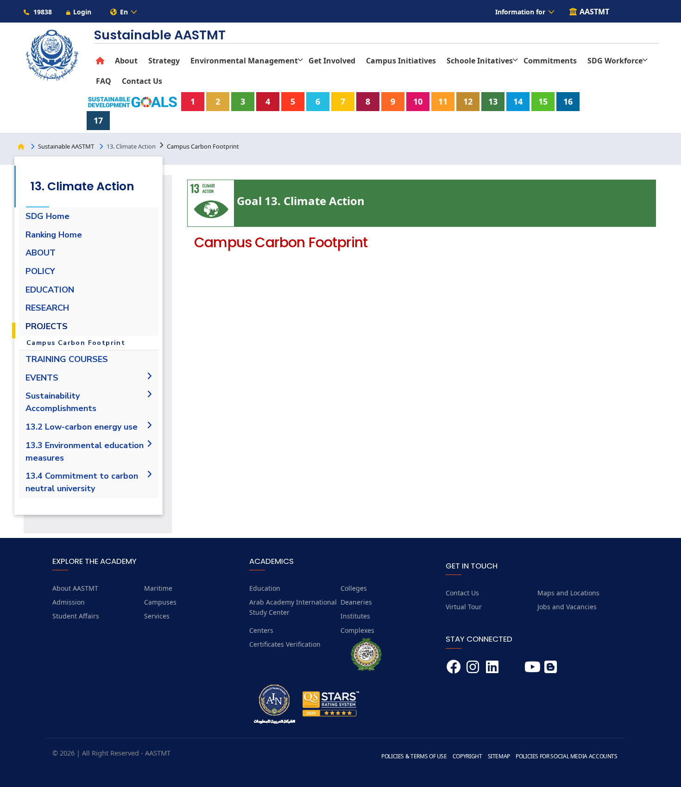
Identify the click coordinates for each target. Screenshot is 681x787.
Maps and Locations (568, 592)
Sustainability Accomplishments (60, 402)
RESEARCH (47, 307)
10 (417, 101)
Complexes (357, 630)
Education (264, 588)
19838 (42, 11)
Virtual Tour (464, 606)
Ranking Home (53, 234)
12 (468, 101)
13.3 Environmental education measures (84, 451)
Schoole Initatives (480, 61)
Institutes (355, 616)
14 (518, 101)
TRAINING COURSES (66, 359)
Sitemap (499, 756)
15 (543, 101)
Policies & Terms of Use (414, 756)
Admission (68, 602)
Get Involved (332, 61)
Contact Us (142, 81)
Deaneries (356, 602)
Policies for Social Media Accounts (567, 756)
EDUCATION (49, 289)
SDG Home (47, 216)
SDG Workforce (615, 61)
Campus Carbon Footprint (75, 342)
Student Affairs (75, 616)
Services (157, 616)
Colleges (353, 588)
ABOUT (40, 252)
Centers (261, 630)
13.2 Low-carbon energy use (81, 426)
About (126, 61)
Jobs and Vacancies (567, 606)
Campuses (160, 602)
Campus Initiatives (401, 61)
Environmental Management (244, 61)
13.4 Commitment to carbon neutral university (81, 482)
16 (568, 101)
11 (443, 101)
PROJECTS (46, 326)
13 (493, 101)
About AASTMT (75, 588)
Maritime (158, 588)
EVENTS (41, 377)
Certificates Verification (285, 644)
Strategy (164, 61)
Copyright (467, 756)
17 (98, 120)
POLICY (40, 271)
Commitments (550, 61)
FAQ (103, 81)
